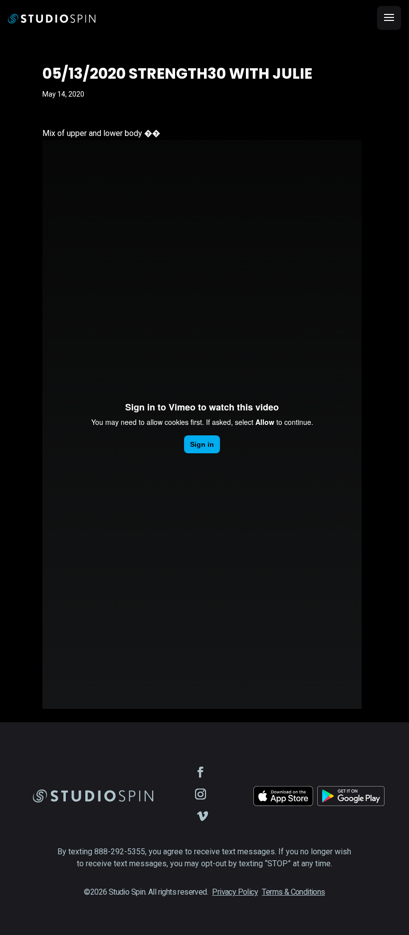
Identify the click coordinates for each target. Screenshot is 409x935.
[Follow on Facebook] (200, 772)
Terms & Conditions (293, 892)
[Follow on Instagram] (200, 794)
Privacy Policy (235, 892)
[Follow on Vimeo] (202, 816)
